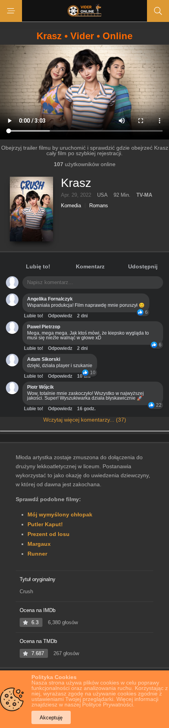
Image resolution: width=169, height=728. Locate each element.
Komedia (71, 205)
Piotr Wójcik (40, 387)
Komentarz (90, 266)
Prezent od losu (49, 534)
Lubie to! (33, 315)
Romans (98, 205)
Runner (37, 554)
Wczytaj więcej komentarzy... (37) (84, 420)
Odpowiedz (60, 315)
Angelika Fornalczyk (50, 299)
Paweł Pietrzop (43, 326)
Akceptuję (51, 718)
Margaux (39, 544)
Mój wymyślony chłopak (60, 514)
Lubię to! (38, 266)
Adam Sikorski (43, 359)
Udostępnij (143, 266)
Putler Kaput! (45, 524)
